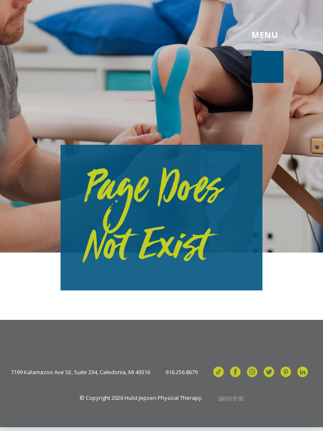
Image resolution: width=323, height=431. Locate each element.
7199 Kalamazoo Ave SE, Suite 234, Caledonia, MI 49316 (80, 372)
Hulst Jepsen (80, 35)
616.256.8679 (182, 372)
